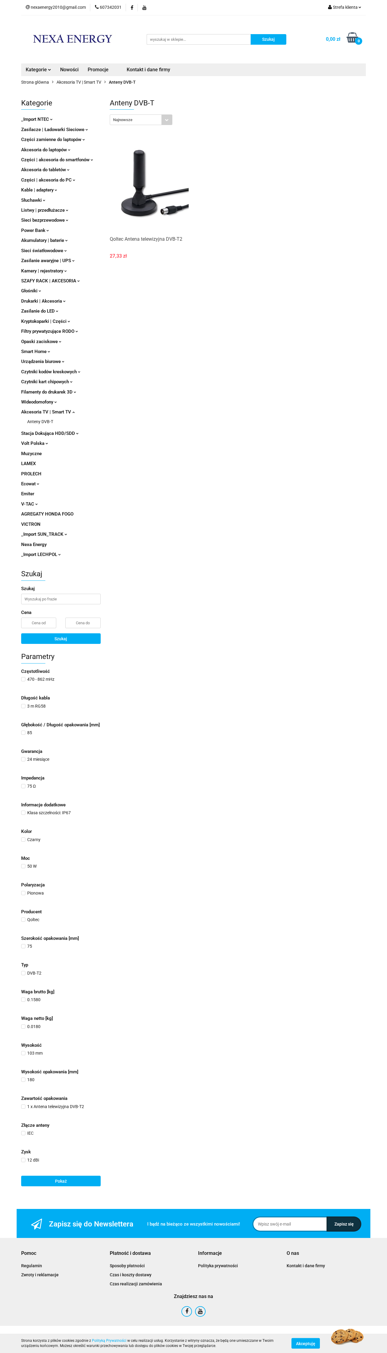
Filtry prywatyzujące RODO (48, 331)
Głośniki (30, 291)
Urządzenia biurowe (41, 361)
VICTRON (31, 524)
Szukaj (60, 638)
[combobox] (141, 119)
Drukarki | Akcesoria (42, 301)
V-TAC (28, 504)
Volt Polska (33, 443)
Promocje (98, 69)
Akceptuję (305, 1343)
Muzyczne (31, 453)
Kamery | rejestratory (42, 271)
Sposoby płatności (127, 1265)
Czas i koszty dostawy (130, 1274)
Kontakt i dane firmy (148, 69)
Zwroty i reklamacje (40, 1274)
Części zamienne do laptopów (52, 139)
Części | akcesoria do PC (47, 180)
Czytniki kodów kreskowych (49, 371)
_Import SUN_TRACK (43, 534)
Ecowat (29, 484)
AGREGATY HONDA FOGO (47, 514)
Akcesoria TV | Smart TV (46, 412)
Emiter (27, 494)
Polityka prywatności (218, 1265)
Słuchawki (32, 200)
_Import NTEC (35, 119)
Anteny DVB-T (40, 421)
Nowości (69, 69)
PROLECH (31, 474)
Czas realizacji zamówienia (136, 1283)
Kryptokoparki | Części (44, 321)
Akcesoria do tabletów (44, 169)
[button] (28, 1253)
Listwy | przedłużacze (43, 210)
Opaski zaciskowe (40, 341)
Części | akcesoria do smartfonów (56, 159)
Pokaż (61, 1181)
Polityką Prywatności (109, 1341)
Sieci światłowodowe (42, 250)
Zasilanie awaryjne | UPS (46, 260)
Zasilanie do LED (38, 311)
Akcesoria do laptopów (44, 150)
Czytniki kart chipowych (45, 381)
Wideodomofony (37, 402)
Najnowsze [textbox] (122, 119)
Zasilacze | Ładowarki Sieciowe (53, 129)
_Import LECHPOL (39, 554)
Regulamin (31, 1265)
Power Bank (34, 230)
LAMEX (28, 463)
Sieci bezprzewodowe (43, 220)
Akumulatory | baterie (43, 240)
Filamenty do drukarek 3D (47, 392)
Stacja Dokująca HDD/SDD (48, 433)
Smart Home (34, 351)
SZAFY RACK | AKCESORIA (49, 281)
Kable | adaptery (38, 190)
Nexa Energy (34, 544)
